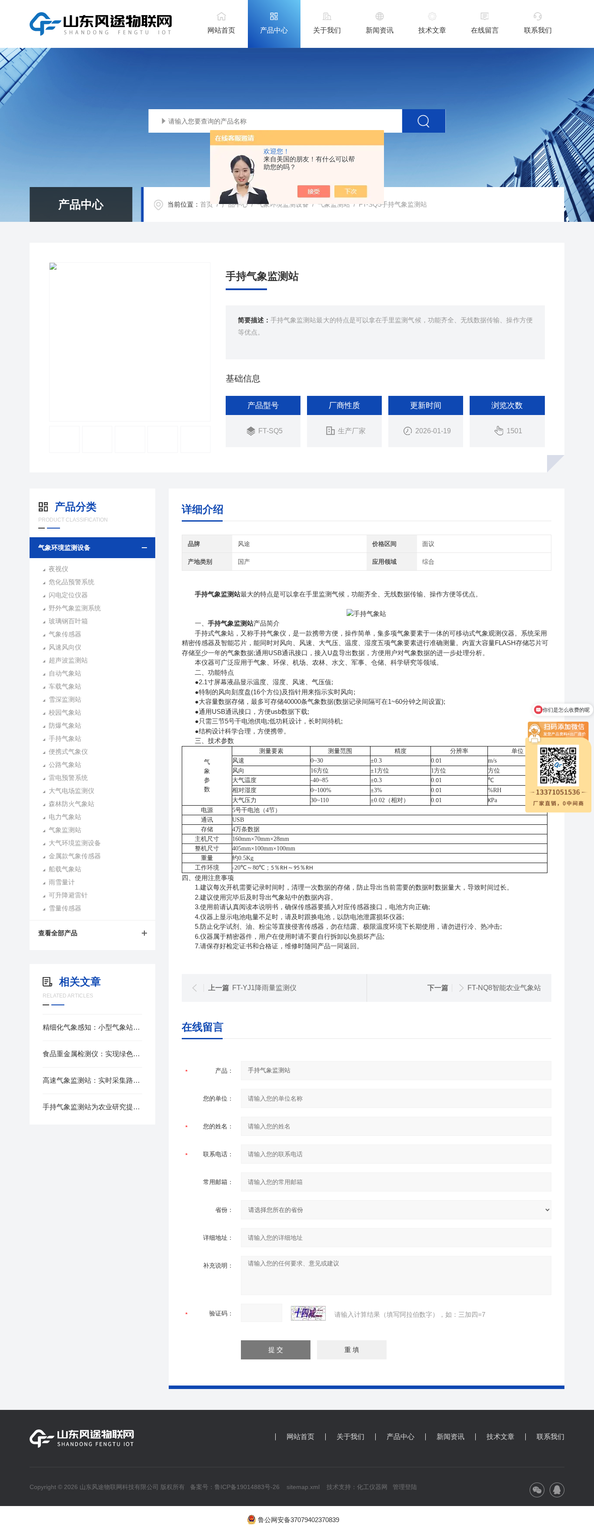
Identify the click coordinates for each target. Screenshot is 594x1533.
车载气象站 (65, 686)
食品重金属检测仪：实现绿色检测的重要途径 (92, 1054)
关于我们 (327, 30)
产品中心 (274, 30)
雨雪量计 (62, 882)
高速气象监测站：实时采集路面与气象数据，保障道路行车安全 (92, 1080)
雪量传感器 (65, 908)
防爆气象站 (65, 725)
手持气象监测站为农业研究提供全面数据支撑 (92, 1107)
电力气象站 (65, 816)
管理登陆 (405, 1486)
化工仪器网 (372, 1486)
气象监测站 (333, 204)
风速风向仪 (65, 647)
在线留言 (485, 30)
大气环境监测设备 (75, 843)
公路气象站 (65, 764)
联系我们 (538, 30)
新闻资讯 (380, 30)
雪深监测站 (65, 699)
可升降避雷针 (68, 895)
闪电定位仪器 (68, 595)
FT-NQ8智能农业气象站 (504, 987)
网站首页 (221, 30)
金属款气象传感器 (75, 856)
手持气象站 (65, 738)
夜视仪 (58, 568)
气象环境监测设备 (283, 204)
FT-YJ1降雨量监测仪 (264, 987)
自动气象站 (65, 673)
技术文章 (432, 30)
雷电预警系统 (68, 777)
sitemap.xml (303, 1486)
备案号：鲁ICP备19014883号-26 (235, 1486)
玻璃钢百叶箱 (68, 621)
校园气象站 (65, 712)
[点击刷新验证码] (308, 1313)
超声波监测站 (68, 660)
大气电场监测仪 (71, 790)
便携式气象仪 (68, 751)
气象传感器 (65, 634)
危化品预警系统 (71, 582)
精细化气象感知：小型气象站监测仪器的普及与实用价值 (92, 1027)
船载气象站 (65, 869)
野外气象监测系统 (75, 608)
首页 (206, 204)
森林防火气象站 (71, 803)
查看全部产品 (57, 933)
